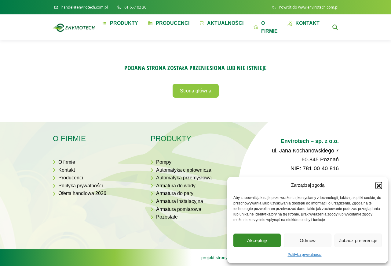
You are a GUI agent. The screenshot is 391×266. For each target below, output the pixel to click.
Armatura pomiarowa (178, 209)
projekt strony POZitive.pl (225, 257)
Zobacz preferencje (358, 240)
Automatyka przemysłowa (184, 177)
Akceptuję (257, 240)
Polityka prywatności (305, 255)
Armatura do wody (176, 185)
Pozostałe (167, 216)
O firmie (66, 162)
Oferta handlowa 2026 (82, 193)
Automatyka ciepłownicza (183, 170)
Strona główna (195, 90)
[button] (379, 185)
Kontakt (66, 170)
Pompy (163, 162)
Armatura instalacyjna (179, 201)
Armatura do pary (174, 193)
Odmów (308, 240)
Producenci (70, 177)
